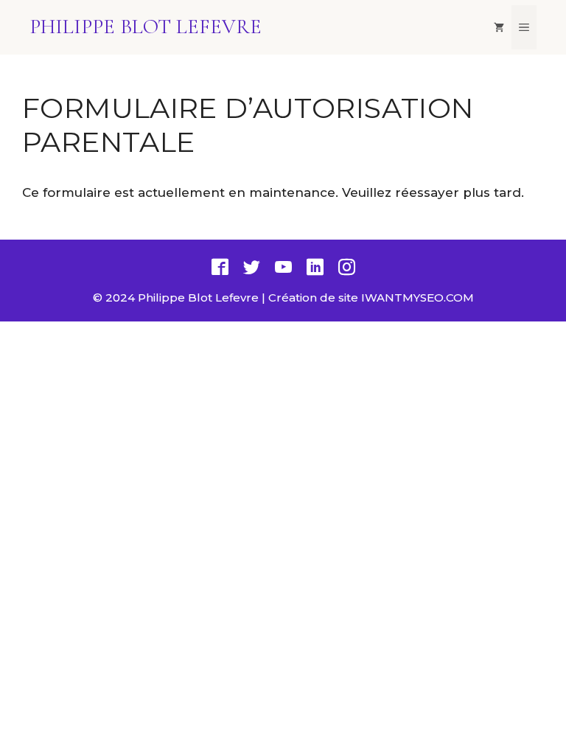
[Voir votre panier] (498, 27)
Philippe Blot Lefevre (145, 26)
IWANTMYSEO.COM (417, 297)
